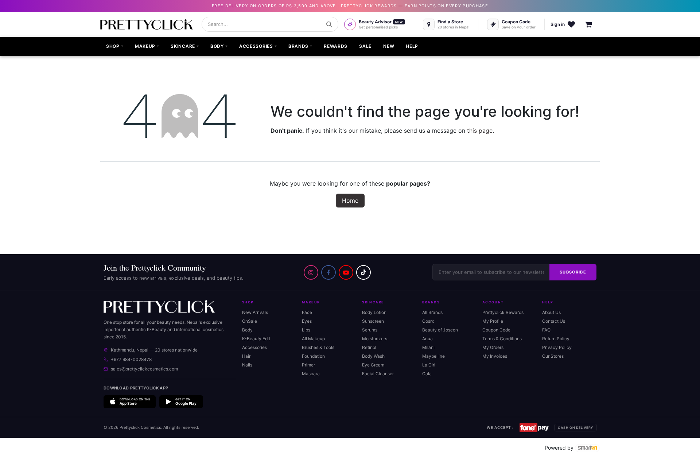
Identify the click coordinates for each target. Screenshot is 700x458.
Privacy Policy (557, 347)
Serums (369, 330)
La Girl (428, 365)
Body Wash (373, 356)
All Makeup (313, 338)
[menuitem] (114, 47)
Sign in (558, 24)
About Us (551, 312)
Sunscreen (373, 321)
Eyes (307, 321)
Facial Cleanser (378, 373)
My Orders (492, 347)
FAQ (546, 330)
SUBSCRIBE (573, 272)
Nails (247, 365)
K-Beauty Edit (256, 338)
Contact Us (553, 321)
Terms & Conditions (502, 338)
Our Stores (553, 356)
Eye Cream (373, 365)
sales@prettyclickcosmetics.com (144, 369)
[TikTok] (363, 272)
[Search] (329, 24)
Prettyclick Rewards (503, 312)
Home (350, 200)
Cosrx (428, 321)
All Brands (432, 312)
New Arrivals (255, 312)
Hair (246, 356)
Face (307, 312)
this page (480, 130)
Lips (306, 330)
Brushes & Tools (318, 347)
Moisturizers (374, 338)
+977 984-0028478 (131, 359)
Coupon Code (496, 330)
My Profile (492, 321)
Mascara (311, 373)
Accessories (254, 347)
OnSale (249, 321)
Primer (308, 365)
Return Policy (555, 338)
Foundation (313, 356)
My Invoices (494, 356)
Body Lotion (374, 312)
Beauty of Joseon (440, 330)
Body (247, 330)
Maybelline (433, 356)
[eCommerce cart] (592, 24)
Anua (427, 338)
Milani (428, 347)
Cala (427, 373)
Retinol (369, 347)
